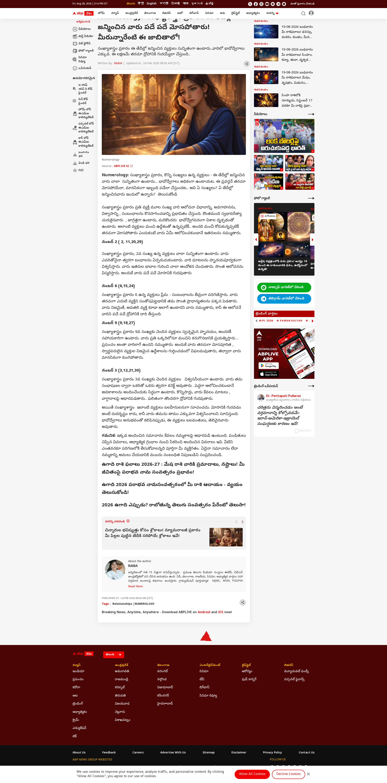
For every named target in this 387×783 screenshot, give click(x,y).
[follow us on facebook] (255, 4)
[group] (174, 537)
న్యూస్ (115, 13)
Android (204, 612)
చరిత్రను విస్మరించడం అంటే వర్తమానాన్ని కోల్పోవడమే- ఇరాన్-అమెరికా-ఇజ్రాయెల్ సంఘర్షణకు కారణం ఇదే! (280, 416)
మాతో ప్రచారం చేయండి (302, 4)
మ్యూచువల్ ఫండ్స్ (296, 671)
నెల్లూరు (120, 712)
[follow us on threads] (261, 4)
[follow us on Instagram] (272, 4)
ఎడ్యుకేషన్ (79, 728)
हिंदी (141, 4)
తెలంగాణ (150, 13)
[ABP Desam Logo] (83, 13)
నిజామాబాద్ (165, 687)
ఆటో (180, 13)
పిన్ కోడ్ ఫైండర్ (83, 101)
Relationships (122, 604)
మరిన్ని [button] (270, 13)
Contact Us (306, 753)
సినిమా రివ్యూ (82, 60)
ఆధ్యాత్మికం (253, 13)
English (152, 4)
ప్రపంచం (78, 679)
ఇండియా (78, 671)
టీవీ (202, 679)
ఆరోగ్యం (247, 671)
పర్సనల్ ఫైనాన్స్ (294, 679)
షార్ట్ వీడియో (85, 36)
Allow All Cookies (252, 774)
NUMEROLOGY (144, 604)
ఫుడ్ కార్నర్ (249, 679)
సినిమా (209, 13)
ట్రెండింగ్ (78, 704)
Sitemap (209, 753)
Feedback (109, 753)
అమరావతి (122, 671)
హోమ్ (101, 13)
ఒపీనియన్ (84, 68)
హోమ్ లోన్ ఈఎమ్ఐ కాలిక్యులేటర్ (86, 114)
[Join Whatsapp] (284, 4)
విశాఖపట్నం (122, 720)
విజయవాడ (122, 704)
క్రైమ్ (76, 720)
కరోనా (76, 687)
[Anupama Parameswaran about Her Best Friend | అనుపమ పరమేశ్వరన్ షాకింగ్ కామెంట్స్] (299, 181)
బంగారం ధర (83, 154)
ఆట (222, 13)
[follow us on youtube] (267, 4)
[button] (236, 522)
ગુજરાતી (197, 4)
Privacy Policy (272, 753)
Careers (138, 753)
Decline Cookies (288, 774)
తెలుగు (131, 4)
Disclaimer (238, 753)
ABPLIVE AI (122, 166)
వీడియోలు (84, 29)
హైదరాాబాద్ (165, 704)
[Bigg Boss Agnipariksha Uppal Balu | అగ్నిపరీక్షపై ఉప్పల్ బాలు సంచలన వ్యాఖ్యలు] (299, 163)
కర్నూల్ (120, 687)
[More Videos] (311, 114)
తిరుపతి (120, 696)
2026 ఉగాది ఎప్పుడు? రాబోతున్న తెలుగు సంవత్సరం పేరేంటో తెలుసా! (174, 505)
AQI (81, 170)
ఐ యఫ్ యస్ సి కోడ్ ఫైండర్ (85, 89)
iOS (220, 612)
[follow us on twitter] (250, 4)
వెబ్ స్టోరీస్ (84, 43)
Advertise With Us (173, 753)
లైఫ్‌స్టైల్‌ (235, 13)
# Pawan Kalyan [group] (289, 320)
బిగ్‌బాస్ (194, 13)
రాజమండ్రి (121, 679)
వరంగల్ (162, 671)
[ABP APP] (269, 365)
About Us (79, 753)
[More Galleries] (311, 198)
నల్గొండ (162, 679)
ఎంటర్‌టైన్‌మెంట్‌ (210, 665)
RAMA (118, 64)
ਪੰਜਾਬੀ (175, 4)
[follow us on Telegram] (278, 4)
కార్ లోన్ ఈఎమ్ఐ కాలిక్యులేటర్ (86, 142)
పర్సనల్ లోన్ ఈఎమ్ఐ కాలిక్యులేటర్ (86, 128)
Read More (135, 587)
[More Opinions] (311, 385)
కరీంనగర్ (163, 696)
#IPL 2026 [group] (266, 320)
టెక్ (75, 736)
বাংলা (185, 4)
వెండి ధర (83, 163)
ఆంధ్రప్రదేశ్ (131, 13)
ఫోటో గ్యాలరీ (86, 51)
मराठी (164, 4)
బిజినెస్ (166, 13)
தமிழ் (210, 4)
